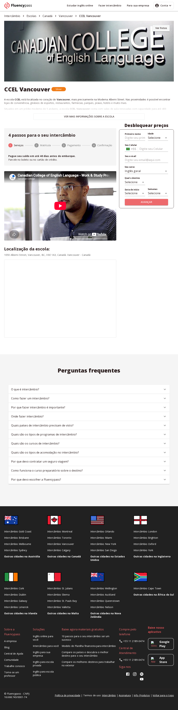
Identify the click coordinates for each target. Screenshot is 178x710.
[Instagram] (134, 675)
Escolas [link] (31, 16)
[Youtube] (141, 680)
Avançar (146, 202)
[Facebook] (128, 675)
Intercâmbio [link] (12, 16)
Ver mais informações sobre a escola (89, 116)
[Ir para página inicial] (19, 5)
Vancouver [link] (66, 16)
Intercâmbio (109, 695)
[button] (58, 89)
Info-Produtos (142, 695)
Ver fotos (161, 28)
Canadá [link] (47, 16)
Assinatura (125, 695)
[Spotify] (141, 675)
